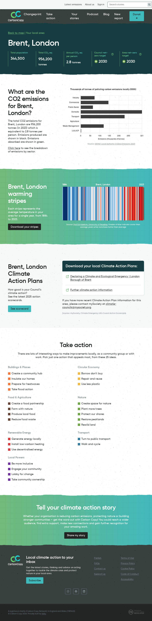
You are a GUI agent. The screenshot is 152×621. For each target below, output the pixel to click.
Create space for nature (96, 403)
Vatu (44, 614)
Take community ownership (28, 479)
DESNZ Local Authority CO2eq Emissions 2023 (115, 144)
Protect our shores (92, 414)
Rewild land (88, 424)
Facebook (76, 591)
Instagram (68, 591)
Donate (137, 16)
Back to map (16, 33)
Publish (97, 558)
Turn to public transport (95, 438)
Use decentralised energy (27, 449)
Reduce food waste (24, 419)
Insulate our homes (23, 378)
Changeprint (32, 14)
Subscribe (35, 580)
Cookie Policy (128, 568)
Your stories (74, 16)
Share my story (76, 535)
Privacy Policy (128, 563)
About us (89, 4)
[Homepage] (16, 16)
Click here (14, 148)
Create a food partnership (28, 403)
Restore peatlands (92, 419)
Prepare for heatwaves (26, 384)
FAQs (97, 563)
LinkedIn (84, 591)
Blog (106, 14)
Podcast (92, 14)
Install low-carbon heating (28, 444)
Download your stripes (24, 226)
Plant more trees (91, 408)
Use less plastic (90, 384)
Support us (99, 574)
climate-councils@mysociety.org (89, 305)
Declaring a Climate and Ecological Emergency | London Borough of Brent (105, 278)
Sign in (101, 4)
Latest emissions (73, 4)
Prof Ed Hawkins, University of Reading (90, 224)
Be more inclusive (22, 463)
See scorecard (19, 308)
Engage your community (26, 469)
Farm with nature (22, 408)
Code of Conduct (130, 574)
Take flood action (22, 389)
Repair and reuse (91, 378)
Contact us (100, 568)
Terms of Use (127, 558)
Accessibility (127, 579)
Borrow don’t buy (92, 373)
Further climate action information (91, 290)
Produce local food (23, 414)
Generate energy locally (26, 438)
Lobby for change (22, 474)
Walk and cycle (90, 444)
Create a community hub (27, 373)
